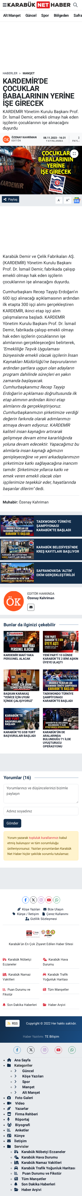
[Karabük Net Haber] (39, 4)
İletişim (20, 1141)
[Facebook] (25, 899)
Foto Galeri (23, 1098)
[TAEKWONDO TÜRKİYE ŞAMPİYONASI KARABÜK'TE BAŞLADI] (61, 680)
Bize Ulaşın (55, 909)
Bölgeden (61, 15)
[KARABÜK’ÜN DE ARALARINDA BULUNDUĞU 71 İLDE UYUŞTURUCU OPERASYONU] (61, 718)
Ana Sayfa (22, 1060)
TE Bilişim (52, 1036)
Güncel (30, 15)
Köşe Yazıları (31, 909)
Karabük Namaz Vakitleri (17, 977)
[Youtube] (48, 899)
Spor (45, 15)
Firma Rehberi (26, 1114)
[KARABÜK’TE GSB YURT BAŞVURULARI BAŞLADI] (21, 718)
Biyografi (22, 1125)
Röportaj (21, 1119)
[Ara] (75, 5)
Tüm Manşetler (58, 989)
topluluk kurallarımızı (44, 838)
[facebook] (17, 1050)
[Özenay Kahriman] (14, 601)
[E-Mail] (30, 607)
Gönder (12, 823)
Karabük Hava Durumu (55, 962)
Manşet (29, 73)
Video (19, 1103)
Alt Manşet (11, 15)
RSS (14, 1023)
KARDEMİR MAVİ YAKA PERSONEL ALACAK (19, 656)
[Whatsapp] (56, 899)
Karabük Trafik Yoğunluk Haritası (55, 977)
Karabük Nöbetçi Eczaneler (17, 962)
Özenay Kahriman (40, 598)
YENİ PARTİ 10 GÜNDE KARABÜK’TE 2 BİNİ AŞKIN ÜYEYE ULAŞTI (60, 658)
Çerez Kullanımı (57, 914)
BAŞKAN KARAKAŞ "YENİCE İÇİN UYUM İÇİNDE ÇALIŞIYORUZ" (18, 697)
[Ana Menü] (5, 5)
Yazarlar (21, 1108)
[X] (33, 899)
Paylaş (12, 199)
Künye (19, 1136)
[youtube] (58, 1050)
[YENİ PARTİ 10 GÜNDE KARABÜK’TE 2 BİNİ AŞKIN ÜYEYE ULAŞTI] (61, 641)
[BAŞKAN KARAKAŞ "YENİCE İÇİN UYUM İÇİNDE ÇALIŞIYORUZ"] (21, 680)
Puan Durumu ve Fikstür (16, 992)
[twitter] (30, 1050)
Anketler (21, 1130)
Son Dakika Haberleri (22, 1005)
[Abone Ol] (76, 200)
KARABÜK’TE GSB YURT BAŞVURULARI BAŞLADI (20, 733)
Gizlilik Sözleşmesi (43, 919)
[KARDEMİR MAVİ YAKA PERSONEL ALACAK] (21, 641)
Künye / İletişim (28, 914)
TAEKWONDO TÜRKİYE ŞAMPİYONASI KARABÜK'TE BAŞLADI (58, 697)
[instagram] (44, 1050)
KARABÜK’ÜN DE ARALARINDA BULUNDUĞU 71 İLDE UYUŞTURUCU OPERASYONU (57, 739)
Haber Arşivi (56, 1005)
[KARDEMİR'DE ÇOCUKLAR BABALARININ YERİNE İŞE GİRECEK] (41, 170)
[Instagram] (41, 899)
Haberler (10, 73)
